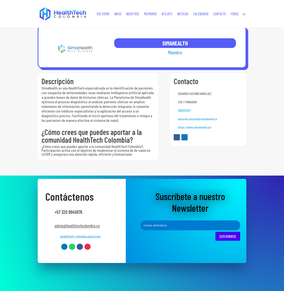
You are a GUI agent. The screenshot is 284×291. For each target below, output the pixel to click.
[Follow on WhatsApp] (72, 247)
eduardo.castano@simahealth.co (197, 119)
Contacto (219, 14)
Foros (235, 14)
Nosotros (132, 14)
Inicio (117, 14)
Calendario (200, 14)
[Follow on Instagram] (87, 247)
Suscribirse (227, 236)
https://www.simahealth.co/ (194, 127)
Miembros (150, 14)
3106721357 (184, 110)
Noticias (182, 14)
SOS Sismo (103, 14)
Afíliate (167, 14)
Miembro (175, 52)
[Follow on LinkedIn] (184, 137)
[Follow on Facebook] (177, 137)
